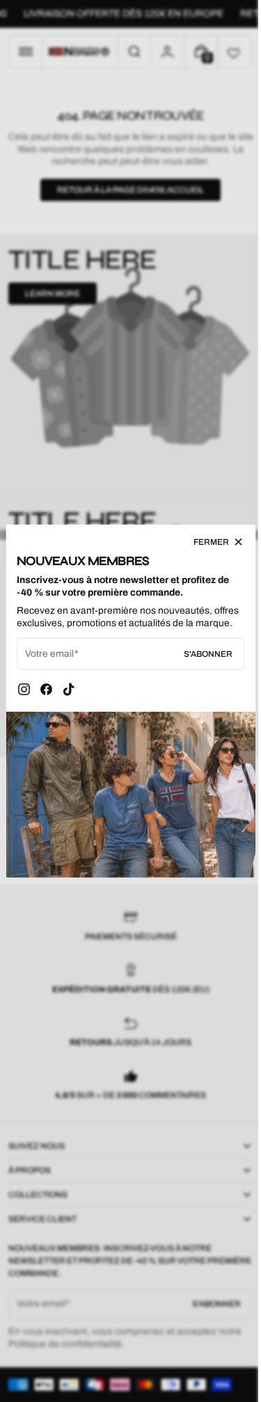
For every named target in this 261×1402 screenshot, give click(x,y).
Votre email (49, 663)
